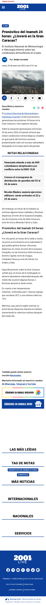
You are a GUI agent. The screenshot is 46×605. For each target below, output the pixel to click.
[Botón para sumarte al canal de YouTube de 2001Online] (42, 107)
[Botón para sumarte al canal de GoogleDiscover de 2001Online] (23, 392)
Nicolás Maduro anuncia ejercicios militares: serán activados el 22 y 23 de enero (23, 195)
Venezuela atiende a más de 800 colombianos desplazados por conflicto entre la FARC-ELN (21, 166)
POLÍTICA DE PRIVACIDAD (33, 579)
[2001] (23, 7)
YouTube (31, 384)
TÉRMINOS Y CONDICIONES (12, 579)
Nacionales (15, 375)
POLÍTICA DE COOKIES (14, 584)
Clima (5, 26)
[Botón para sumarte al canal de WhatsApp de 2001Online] (34, 107)
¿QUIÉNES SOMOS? (15, 590)
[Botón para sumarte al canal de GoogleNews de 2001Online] (23, 404)
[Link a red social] (8, 570)
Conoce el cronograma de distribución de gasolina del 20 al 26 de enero (22, 181)
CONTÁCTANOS (29, 590)
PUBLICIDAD (28, 584)
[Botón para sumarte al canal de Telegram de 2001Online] (38, 107)
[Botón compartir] (4, 98)
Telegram (20, 384)
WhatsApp (10, 384)
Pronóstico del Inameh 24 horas (23, 470)
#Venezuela (23, 475)
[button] (11, 98)
